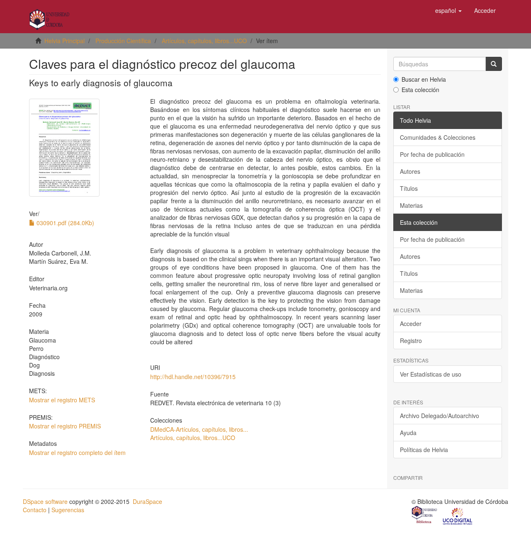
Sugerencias (67, 510)
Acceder (410, 323)
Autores (410, 171)
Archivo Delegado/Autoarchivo (439, 415)
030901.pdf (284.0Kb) (64, 223)
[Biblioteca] (425, 515)
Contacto (34, 510)
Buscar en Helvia (424, 79)
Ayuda (408, 432)
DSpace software (45, 501)
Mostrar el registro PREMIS (65, 426)
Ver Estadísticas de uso (430, 374)
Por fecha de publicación (432, 154)
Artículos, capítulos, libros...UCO (204, 40)
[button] (448, 10)
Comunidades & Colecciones (437, 137)
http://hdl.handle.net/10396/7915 (193, 376)
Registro (411, 340)
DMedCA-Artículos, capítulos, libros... (199, 429)
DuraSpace (147, 501)
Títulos (409, 188)
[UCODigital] (458, 515)
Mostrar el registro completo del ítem (77, 452)
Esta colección (420, 89)
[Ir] (493, 64)
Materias (411, 205)
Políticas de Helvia (424, 449)
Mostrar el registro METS (62, 400)
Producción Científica (123, 40)
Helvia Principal (64, 40)
